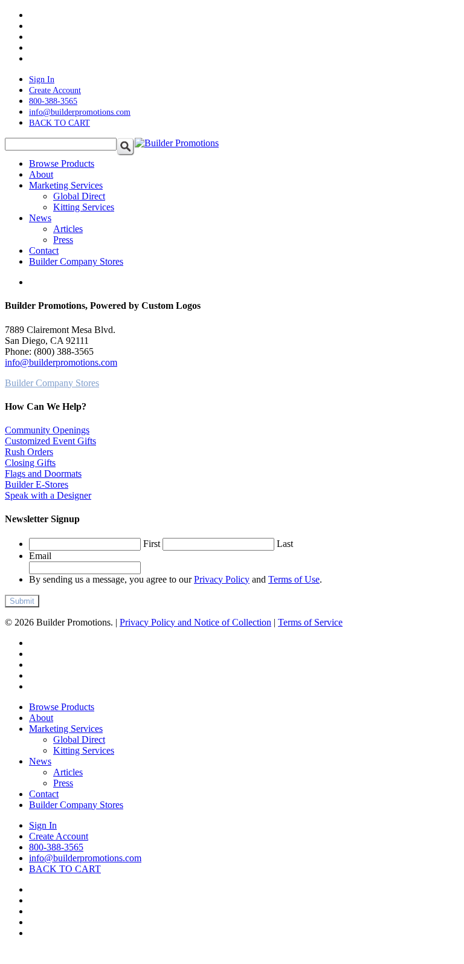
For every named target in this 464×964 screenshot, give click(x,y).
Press (63, 783)
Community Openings (47, 430)
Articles (68, 772)
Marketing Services (66, 728)
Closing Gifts (30, 463)
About (41, 718)
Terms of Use (294, 579)
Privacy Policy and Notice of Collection (195, 622)
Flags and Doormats (43, 473)
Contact (44, 794)
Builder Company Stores (76, 805)
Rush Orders (29, 452)
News (40, 761)
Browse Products (61, 707)
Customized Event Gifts (50, 441)
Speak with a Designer (48, 495)
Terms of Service (310, 622)
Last (285, 544)
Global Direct (79, 739)
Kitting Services (83, 750)
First (151, 544)
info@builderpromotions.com (61, 362)
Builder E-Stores (36, 484)
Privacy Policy (222, 579)
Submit (22, 601)
